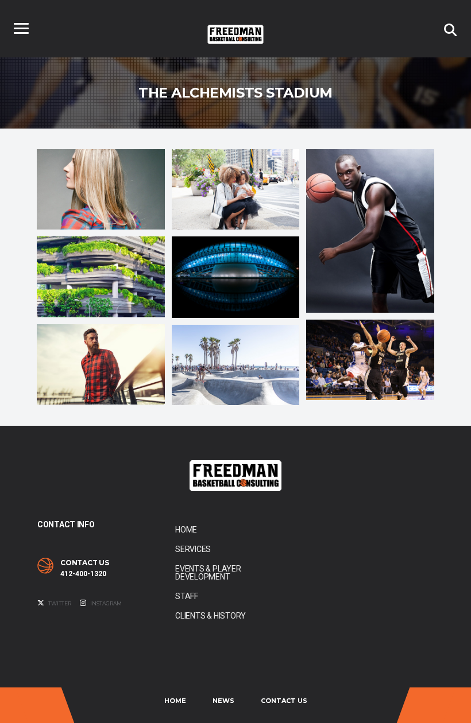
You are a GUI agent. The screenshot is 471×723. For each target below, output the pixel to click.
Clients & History (210, 615)
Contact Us (284, 701)
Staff (186, 596)
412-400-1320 (83, 574)
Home (186, 529)
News (223, 701)
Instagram (105, 603)
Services (193, 549)
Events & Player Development (208, 572)
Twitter (59, 603)
